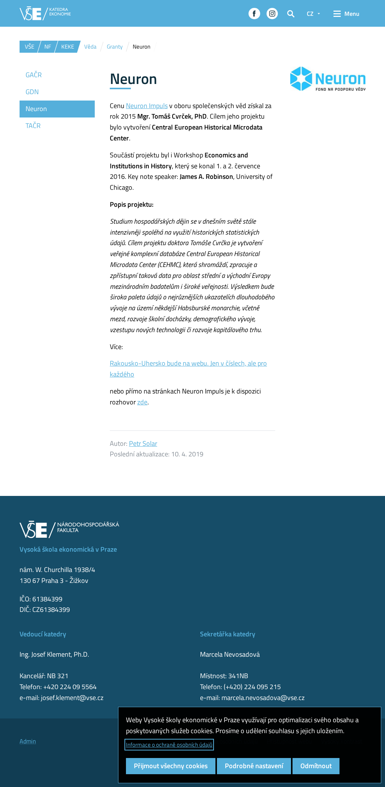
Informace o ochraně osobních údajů (169, 744)
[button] (254, 13)
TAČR (33, 125)
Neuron (36, 109)
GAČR (34, 75)
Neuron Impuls (147, 106)
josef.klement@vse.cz (72, 697)
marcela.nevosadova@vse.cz (263, 697)
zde (142, 402)
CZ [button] (310, 13)
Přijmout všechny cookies (171, 766)
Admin (28, 741)
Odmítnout (316, 766)
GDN (32, 92)
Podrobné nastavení (254, 766)
